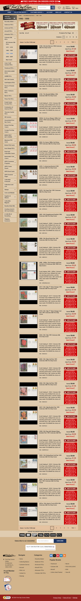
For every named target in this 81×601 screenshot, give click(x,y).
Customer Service (36, 12)
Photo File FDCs (9, 99)
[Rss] (64, 555)
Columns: (59, 37)
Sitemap (21, 576)
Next (73, 42)
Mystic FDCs (8, 96)
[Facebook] (51, 555)
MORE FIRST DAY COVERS (8, 136)
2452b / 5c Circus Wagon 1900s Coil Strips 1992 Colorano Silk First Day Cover (50, 119)
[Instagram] (61, 555)
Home (9, 12)
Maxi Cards (9, 59)
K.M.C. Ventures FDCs (9, 91)
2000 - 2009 (9, 56)
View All (67, 572)
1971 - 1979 (9, 47)
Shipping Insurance (7, 220)
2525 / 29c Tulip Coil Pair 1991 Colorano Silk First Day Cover (48, 359)
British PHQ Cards (10, 145)
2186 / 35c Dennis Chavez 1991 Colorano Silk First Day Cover (48, 70)
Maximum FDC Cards (9, 141)
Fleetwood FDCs (9, 68)
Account (50, 12)
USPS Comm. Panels (8, 167)
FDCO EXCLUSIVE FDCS (10, 72)
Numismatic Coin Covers (9, 157)
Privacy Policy (57, 597)
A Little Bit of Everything (8, 215)
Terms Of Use (67, 597)
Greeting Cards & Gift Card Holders (9, 210)
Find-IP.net (52, 549)
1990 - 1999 (9, 53)
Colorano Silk (54, 566)
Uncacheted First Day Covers (9, 121)
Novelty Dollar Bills (10, 206)
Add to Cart (71, 55)
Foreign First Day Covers (9, 131)
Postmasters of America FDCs (9, 108)
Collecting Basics (20, 12)
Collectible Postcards (8, 180)
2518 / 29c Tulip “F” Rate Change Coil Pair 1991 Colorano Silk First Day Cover (50, 312)
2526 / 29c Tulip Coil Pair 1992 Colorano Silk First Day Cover (48, 383)
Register (68, 8)
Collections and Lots (9, 185)
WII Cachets (8, 117)
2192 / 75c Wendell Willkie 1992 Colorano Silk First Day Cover (48, 95)
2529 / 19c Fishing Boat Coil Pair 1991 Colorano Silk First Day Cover (50, 456)
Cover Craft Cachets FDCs (8, 64)
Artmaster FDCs (9, 34)
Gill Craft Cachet (9, 79)
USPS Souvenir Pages (9, 175)
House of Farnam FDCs (9, 86)
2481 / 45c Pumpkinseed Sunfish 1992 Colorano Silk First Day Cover (50, 215)
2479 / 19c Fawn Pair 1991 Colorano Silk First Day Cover (50, 191)
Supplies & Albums (8, 197)
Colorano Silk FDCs (8, 38)
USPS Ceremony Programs (9, 162)
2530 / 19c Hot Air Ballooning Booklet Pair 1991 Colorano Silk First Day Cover (50, 481)
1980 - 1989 (9, 50)
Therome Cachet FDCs (9, 113)
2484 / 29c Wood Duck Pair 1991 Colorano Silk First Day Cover (48, 239)
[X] (54, 555)
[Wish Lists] (60, 8)
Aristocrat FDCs (9, 28)
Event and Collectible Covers (10, 152)
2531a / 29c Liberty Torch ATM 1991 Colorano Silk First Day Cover (50, 504)
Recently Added (9, 21)
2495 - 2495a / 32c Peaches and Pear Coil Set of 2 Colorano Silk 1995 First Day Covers (50, 264)
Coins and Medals (9, 192)
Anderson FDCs (9, 24)
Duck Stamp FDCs (10, 148)
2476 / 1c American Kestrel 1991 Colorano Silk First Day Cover (49, 167)
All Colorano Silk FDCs (10, 43)
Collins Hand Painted (56, 572)
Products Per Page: (65, 33)
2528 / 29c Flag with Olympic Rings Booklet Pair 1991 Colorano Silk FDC (50, 432)
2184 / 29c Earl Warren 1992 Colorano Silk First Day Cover (50, 46)
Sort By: (22, 33)
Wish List (58, 12)
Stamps (7, 189)
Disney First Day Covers (9, 126)
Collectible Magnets (8, 202)
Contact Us (68, 12)
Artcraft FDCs (8, 31)
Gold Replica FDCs (10, 82)
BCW (66, 569)
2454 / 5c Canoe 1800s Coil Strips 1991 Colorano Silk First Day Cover (49, 143)
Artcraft (53, 569)
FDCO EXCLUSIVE (70, 566)
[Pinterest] (57, 555)
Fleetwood (54, 564)
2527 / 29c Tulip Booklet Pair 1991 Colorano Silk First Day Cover (49, 408)
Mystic (67, 564)
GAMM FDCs (8, 76)
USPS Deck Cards (9, 171)
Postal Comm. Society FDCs (8, 103)
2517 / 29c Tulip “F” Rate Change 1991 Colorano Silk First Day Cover (50, 287)
